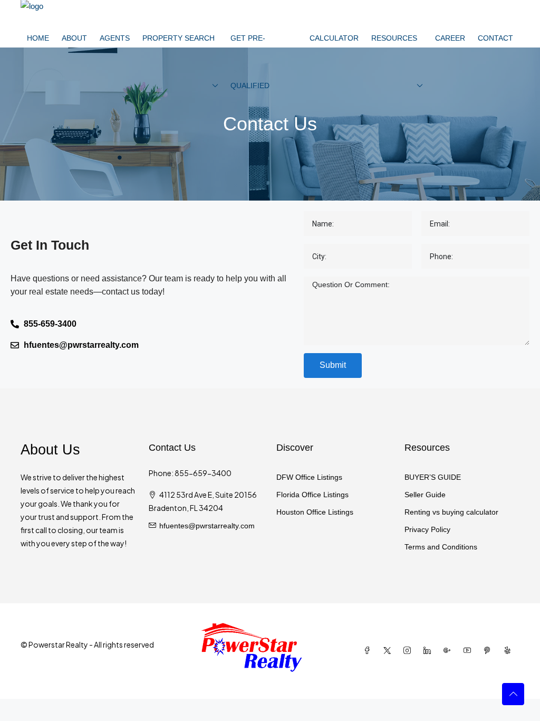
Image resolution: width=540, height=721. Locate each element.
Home (38, 38)
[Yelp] (509, 651)
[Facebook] (369, 651)
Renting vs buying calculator (451, 512)
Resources (394, 38)
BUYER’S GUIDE (432, 477)
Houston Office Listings (314, 512)
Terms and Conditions (440, 547)
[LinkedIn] (429, 651)
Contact (495, 38)
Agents (115, 38)
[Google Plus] (449, 651)
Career (450, 38)
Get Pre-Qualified (249, 62)
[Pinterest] (489, 651)
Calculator (334, 38)
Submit (333, 364)
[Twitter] (389, 651)
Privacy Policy (427, 529)
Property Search (178, 38)
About (74, 38)
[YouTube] (469, 651)
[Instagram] (409, 651)
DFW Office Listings (309, 477)
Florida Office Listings (312, 494)
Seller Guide (425, 494)
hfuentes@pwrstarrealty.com (207, 525)
